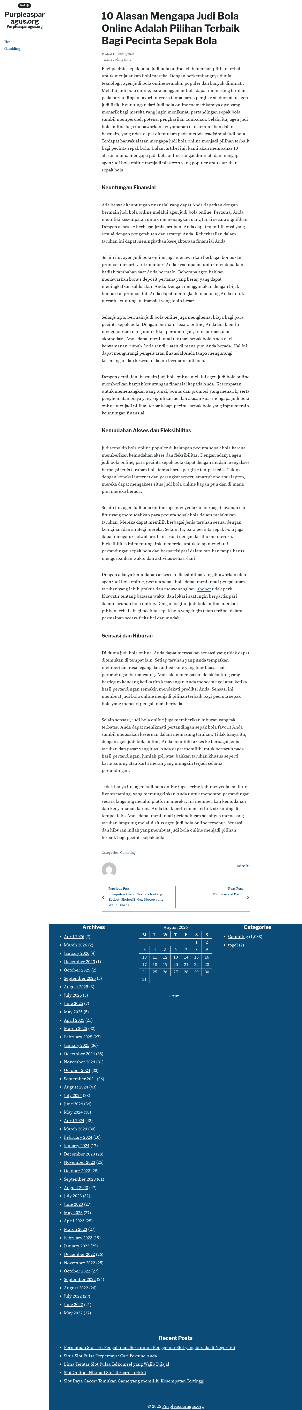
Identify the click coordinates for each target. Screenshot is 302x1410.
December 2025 (79, 962)
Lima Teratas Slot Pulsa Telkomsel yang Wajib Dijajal (116, 1364)
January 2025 (76, 1045)
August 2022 (76, 1288)
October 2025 (77, 970)
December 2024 (79, 1054)
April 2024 (74, 1120)
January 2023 (76, 1246)
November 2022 (79, 1263)
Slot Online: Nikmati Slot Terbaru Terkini (105, 1372)
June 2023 (73, 1204)
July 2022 (73, 1296)
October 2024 (77, 1070)
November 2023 (79, 1162)
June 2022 (73, 1304)
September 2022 (80, 1279)
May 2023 (73, 1213)
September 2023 (80, 1179)
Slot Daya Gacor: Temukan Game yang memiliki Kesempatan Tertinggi (134, 1381)
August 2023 (76, 1187)
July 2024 (73, 1095)
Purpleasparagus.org (25, 17)
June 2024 (73, 1104)
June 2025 (73, 1003)
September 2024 (80, 1079)
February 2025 (78, 1037)
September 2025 (80, 978)
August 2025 (76, 987)
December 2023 (79, 1154)
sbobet (204, 589)
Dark (24, 5)
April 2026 (74, 936)
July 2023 (73, 1196)
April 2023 (74, 1221)
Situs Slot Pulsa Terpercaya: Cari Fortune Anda (110, 1356)
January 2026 (76, 953)
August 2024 (76, 1087)
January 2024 (76, 1146)
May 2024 (73, 1112)
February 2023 (78, 1238)
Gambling (12, 48)
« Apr (173, 996)
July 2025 (73, 995)
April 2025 (74, 1020)
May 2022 (73, 1313)
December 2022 (79, 1254)
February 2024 (78, 1137)
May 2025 (73, 1012)
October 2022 (77, 1271)
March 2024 (75, 1129)
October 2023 (77, 1171)
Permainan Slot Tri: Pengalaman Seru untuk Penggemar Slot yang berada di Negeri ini (149, 1347)
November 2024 (79, 1062)
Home (9, 41)
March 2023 (75, 1229)
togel (233, 945)
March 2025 (75, 1028)
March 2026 (75, 945)
